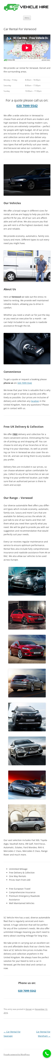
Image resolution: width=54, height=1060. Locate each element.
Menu (27, 18)
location (35, 401)
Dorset (29, 1009)
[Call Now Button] (47, 1053)
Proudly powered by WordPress (17, 1054)
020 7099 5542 (27, 106)
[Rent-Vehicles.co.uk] (27, 8)
